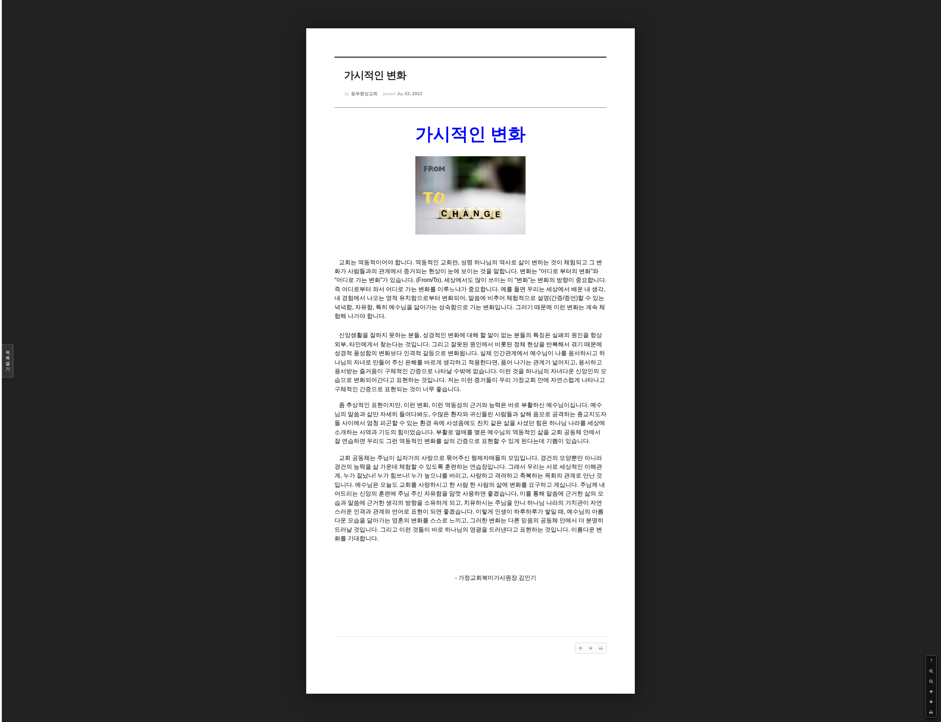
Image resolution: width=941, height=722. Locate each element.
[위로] (931, 691)
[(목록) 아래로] (931, 702)
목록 (8, 361)
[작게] (931, 681)
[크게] (931, 671)
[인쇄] (931, 712)
